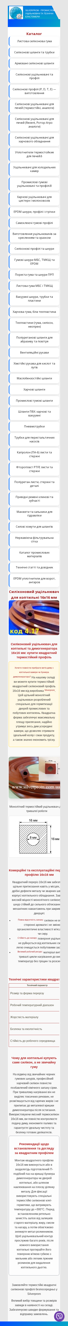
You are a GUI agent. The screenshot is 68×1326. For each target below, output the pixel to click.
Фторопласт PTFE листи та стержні (34, 469)
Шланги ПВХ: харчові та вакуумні (34, 413)
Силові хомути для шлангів (34, 526)
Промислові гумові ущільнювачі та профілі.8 (34, 184)
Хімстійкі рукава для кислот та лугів (34, 365)
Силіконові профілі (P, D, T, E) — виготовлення (34, 91)
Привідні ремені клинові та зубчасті (34, 499)
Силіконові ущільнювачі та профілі (34, 76)
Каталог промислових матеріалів (34, 554)
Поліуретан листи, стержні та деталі (34, 484)
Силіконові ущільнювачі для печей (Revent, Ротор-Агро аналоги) (34, 122)
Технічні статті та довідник (34, 567)
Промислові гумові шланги (34, 401)
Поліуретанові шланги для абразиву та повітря (34, 339)
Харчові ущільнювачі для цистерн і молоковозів (34, 199)
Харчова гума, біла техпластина (34, 312)
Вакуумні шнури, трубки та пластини (34, 298)
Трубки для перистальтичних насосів (34, 439)
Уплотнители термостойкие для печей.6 (34, 154)
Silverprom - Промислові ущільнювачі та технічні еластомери (40, 13)
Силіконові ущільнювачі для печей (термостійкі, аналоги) (34, 106)
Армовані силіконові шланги (34, 63)
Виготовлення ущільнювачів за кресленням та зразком (34, 236)
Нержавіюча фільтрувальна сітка (34, 539)
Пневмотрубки (34, 426)
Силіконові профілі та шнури (34, 249)
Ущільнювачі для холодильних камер (34, 169)
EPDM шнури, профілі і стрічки (34, 212)
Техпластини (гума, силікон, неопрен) (34, 324)
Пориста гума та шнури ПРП (34, 275)
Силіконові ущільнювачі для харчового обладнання (34, 139)
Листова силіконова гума (34, 41)
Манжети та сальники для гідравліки (34, 514)
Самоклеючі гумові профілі (34, 223)
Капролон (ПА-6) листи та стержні (34, 454)
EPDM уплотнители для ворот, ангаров (34, 580)
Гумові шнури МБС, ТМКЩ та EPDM (34, 262)
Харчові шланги (34, 389)
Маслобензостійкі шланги (34, 378)
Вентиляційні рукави (34, 352)
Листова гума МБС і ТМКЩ (34, 286)
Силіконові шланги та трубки (34, 52)
